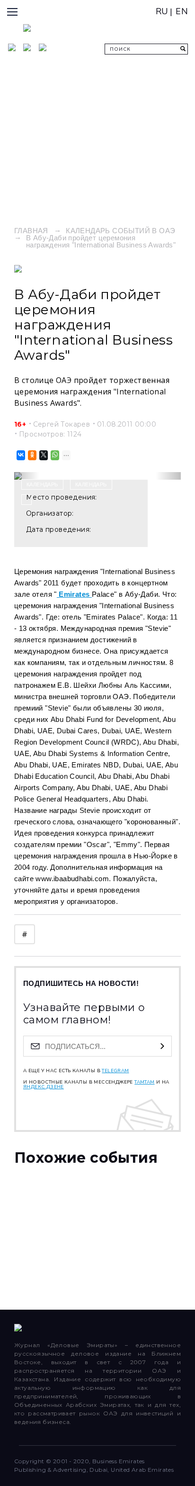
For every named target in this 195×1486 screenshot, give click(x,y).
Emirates (74, 594)
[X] (42, 455)
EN (182, 11)
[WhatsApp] (54, 455)
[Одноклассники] (31, 455)
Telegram (115, 1070)
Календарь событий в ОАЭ (120, 231)
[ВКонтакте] (20, 455)
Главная (31, 231)
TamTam (144, 1082)
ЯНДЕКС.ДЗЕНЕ (43, 1087)
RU (162, 11)
